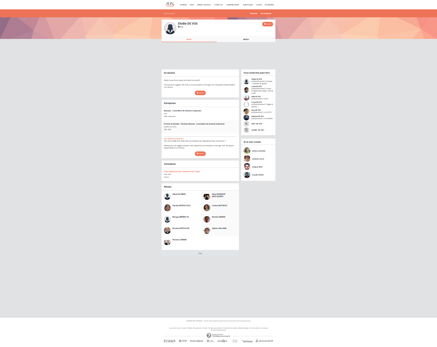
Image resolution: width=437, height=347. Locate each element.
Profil (189, 39)
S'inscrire (253, 13)
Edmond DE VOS (258, 116)
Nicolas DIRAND (218, 217)
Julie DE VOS (256, 96)
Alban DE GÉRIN (178, 194)
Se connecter (266, 13)
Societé (205, 328)
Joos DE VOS (256, 110)
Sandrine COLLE (258, 159)
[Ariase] (247, 341)
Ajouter (268, 24)
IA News (183, 5)
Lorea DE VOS (257, 102)
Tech (192, 5)
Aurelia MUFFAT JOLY (181, 205)
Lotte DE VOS (257, 86)
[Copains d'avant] (223, 341)
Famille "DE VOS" (258, 130)
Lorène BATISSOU (219, 205)
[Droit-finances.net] (210, 341)
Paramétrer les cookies (230, 328)
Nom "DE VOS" (257, 124)
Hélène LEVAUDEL (259, 151)
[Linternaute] (196, 341)
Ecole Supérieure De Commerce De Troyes (182, 171)
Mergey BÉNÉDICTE (180, 217)
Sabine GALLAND (219, 228)
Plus (200, 253)
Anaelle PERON (258, 175)
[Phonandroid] (264, 341)
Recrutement (197, 328)
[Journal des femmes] (169, 341)
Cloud (259, 5)
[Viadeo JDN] (235, 341)
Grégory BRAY (257, 167)
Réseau (246, 39)
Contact (183, 328)
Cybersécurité (232, 5)
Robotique (248, 5)
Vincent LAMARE (179, 239)
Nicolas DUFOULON (180, 228)
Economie (269, 5)
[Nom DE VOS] (246, 124)
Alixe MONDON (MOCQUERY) (218, 195)
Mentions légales (244, 328)
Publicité (189, 328)
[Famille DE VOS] (246, 130)
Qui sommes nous (174, 328)
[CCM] (183, 341)
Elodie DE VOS (257, 79)
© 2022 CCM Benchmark (218, 330)
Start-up (218, 5)
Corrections (264, 328)
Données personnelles (215, 328)
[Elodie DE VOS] (170, 28)
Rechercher (170, 13)
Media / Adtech (204, 5)
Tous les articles (254, 328)
